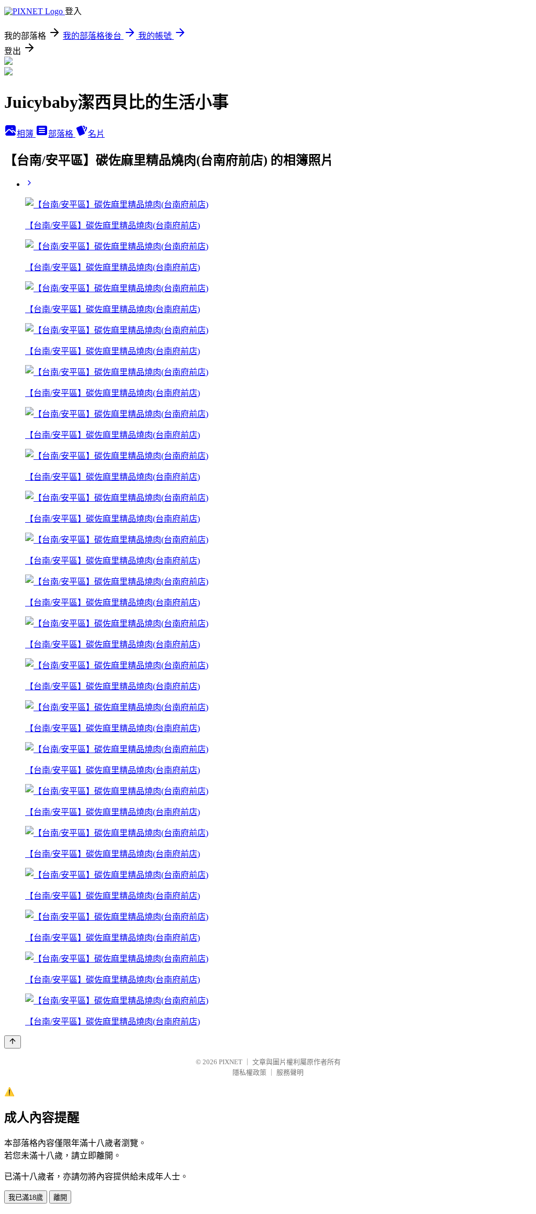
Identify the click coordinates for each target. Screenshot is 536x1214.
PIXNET (230, 1062)
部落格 (61, 133)
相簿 (26, 133)
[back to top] (12, 1042)
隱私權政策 (249, 1072)
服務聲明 (290, 1072)
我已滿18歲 (25, 1197)
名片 (96, 133)
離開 (60, 1197)
